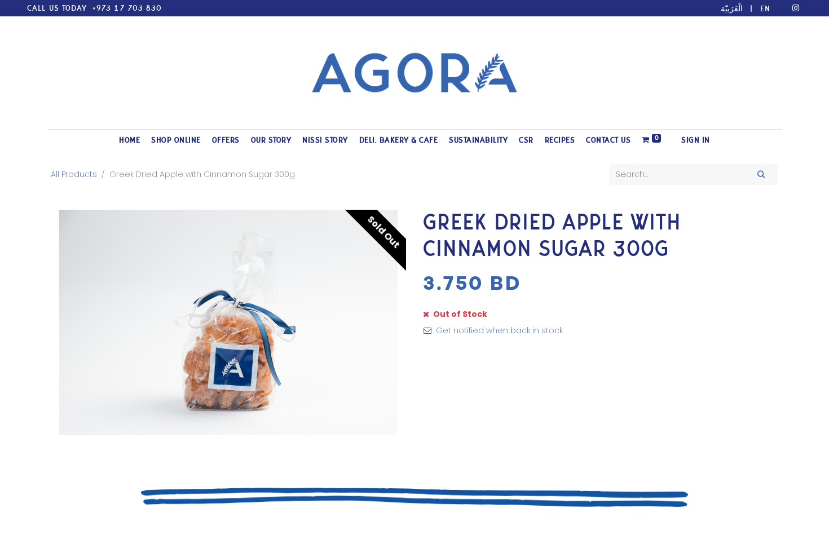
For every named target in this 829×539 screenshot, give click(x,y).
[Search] (761, 174)
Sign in (695, 140)
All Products (74, 174)
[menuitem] (129, 140)
